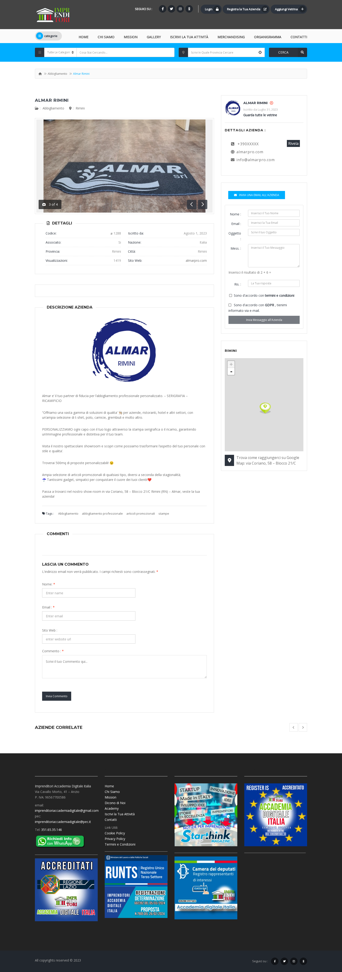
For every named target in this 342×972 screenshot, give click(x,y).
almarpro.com (196, 260)
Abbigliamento (57, 74)
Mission (130, 37)
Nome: (48, 584)
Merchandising (231, 37)
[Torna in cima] (327, 943)
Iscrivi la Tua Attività (120, 814)
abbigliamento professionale (102, 513)
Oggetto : (234, 236)
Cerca (283, 52)
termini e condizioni (279, 295)
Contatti (299, 37)
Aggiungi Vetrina (286, 9)
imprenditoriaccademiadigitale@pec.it (63, 821)
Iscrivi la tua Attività (189, 37)
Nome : (235, 214)
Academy (112, 808)
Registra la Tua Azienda (243, 9)
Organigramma (267, 37)
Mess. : (236, 248)
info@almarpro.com (255, 159)
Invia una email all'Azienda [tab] (259, 195)
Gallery (154, 37)
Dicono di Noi (115, 803)
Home (83, 37)
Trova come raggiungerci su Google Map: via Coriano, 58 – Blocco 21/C (267, 460)
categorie (50, 36)
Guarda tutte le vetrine (260, 115)
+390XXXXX (248, 143)
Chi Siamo (106, 37)
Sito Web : (49, 630)
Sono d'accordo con (264, 295)
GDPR (270, 305)
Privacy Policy (115, 838)
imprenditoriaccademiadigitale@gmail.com (67, 810)
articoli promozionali (140, 513)
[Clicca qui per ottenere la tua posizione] (260, 52)
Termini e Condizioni (120, 844)
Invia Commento (56, 696)
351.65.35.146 (51, 829)
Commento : (53, 651)
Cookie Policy (115, 833)
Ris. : (237, 284)
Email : (48, 607)
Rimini (80, 108)
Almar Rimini (52, 100)
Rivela (293, 143)
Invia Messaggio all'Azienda (264, 320)
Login (208, 9)
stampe (163, 513)
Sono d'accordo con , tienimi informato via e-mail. (257, 308)
